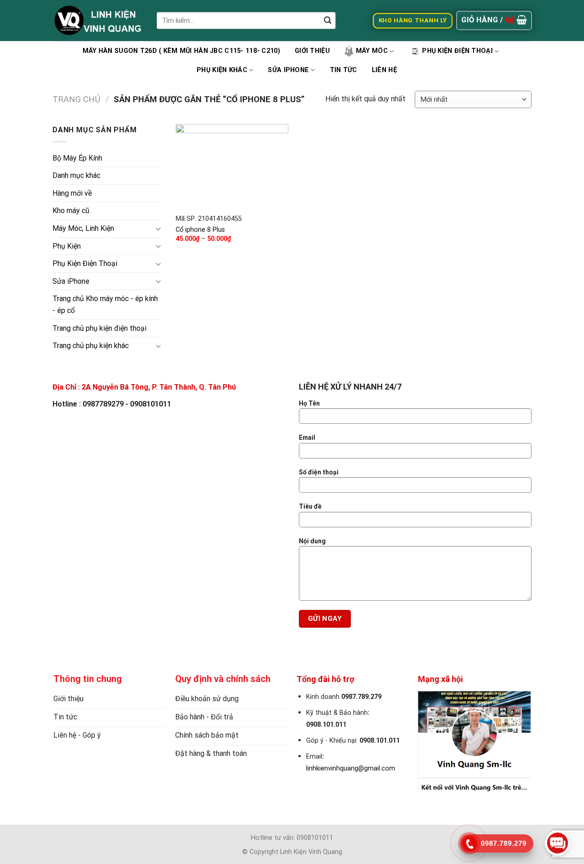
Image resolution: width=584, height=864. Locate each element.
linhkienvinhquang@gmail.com (350, 768)
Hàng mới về (72, 193)
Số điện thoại (319, 472)
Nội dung (312, 541)
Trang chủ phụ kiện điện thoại (99, 328)
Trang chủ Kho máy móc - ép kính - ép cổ (105, 304)
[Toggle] (158, 228)
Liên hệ (384, 70)
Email (307, 437)
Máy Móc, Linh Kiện (83, 228)
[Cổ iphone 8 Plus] (232, 166)
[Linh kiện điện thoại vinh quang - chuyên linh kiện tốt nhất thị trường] (97, 20)
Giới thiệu (312, 51)
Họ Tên (309, 403)
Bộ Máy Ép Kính (77, 158)
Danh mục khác (76, 175)
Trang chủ (76, 99)
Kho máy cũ (70, 210)
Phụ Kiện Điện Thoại (457, 51)
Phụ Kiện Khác (222, 70)
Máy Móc (372, 51)
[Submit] (327, 20)
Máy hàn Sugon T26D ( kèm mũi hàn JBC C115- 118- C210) (181, 51)
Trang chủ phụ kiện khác (90, 345)
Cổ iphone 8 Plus (200, 230)
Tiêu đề (310, 506)
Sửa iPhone (288, 70)
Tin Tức (343, 70)
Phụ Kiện (66, 246)
